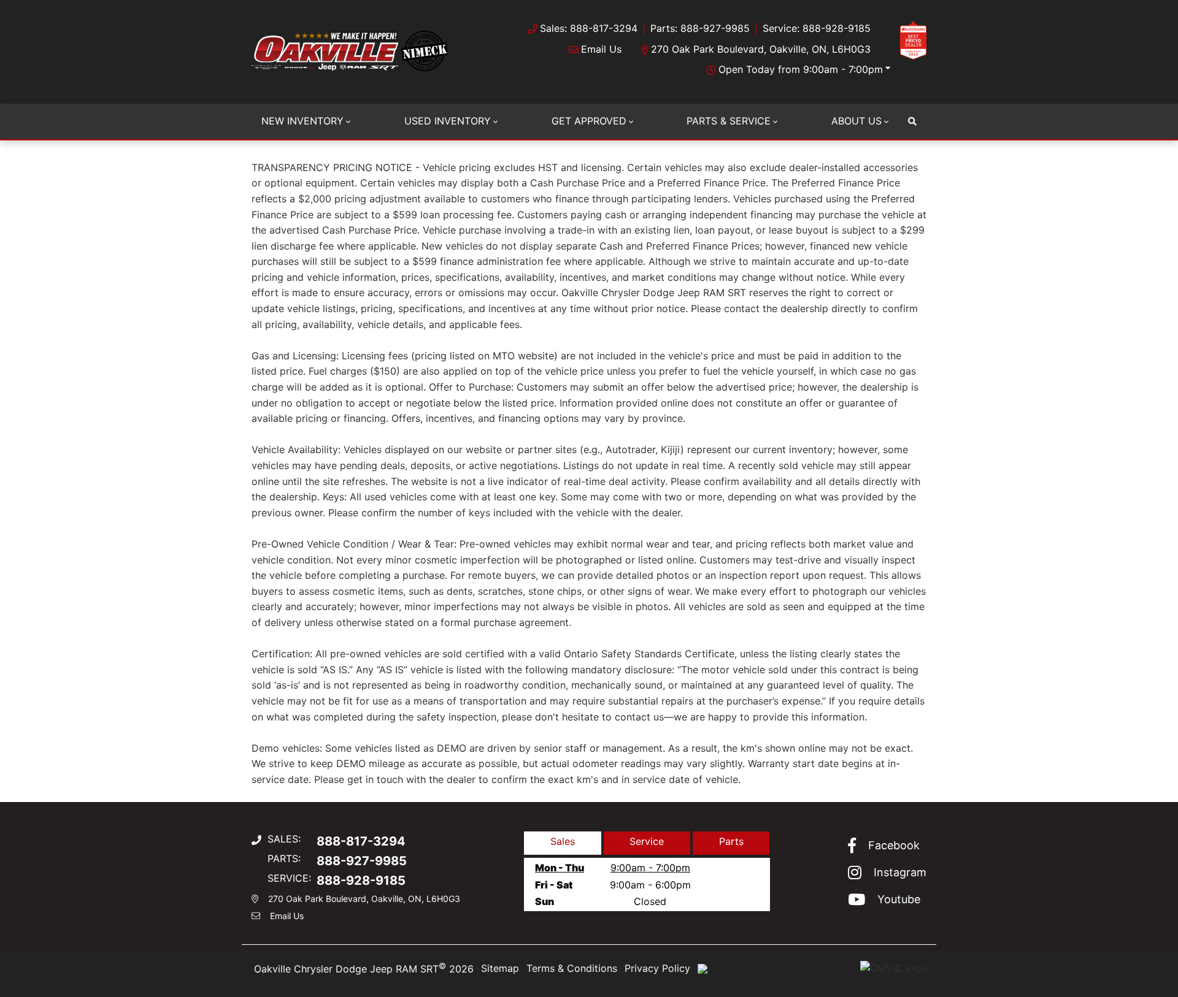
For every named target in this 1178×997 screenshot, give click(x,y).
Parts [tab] (731, 841)
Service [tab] (646, 841)
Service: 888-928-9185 (817, 28)
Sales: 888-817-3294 (588, 28)
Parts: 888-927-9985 (700, 28)
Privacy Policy (657, 968)
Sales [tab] (562, 841)
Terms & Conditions (571, 968)
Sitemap (500, 968)
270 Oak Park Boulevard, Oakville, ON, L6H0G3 (761, 49)
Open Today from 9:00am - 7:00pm (800, 69)
